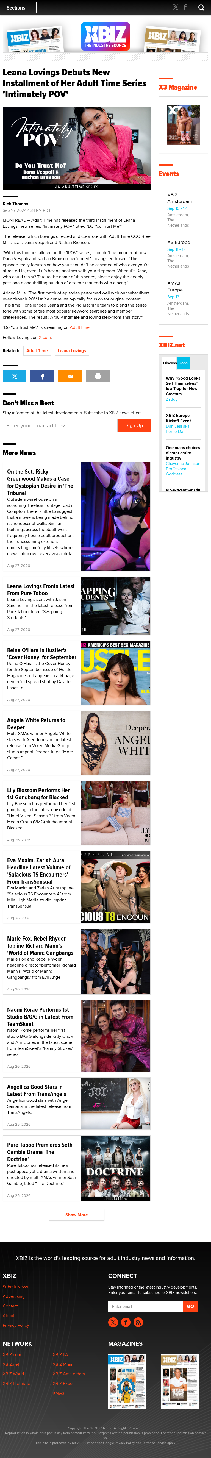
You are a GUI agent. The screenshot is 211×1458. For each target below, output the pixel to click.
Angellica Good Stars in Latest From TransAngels (36, 1090)
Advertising (14, 1296)
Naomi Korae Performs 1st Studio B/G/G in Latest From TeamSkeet (40, 1016)
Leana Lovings (72, 350)
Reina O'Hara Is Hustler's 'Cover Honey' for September (41, 653)
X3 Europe (178, 242)
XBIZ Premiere (16, 1383)
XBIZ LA (60, 1354)
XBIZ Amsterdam (179, 198)
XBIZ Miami (63, 1364)
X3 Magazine (178, 87)
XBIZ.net (172, 345)
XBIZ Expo (63, 1383)
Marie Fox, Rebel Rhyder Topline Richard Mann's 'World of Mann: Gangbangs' (41, 945)
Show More (76, 1215)
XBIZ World (13, 1374)
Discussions (169, 363)
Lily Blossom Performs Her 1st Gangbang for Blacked (38, 794)
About (9, 1315)
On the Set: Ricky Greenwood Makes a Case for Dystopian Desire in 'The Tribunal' (40, 482)
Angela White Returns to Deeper (36, 723)
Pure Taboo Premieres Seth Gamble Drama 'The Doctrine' (40, 1151)
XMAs (58, 1393)
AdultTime (80, 327)
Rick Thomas (15, 204)
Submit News (15, 1287)
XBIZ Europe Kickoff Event (178, 418)
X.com (45, 337)
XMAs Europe (175, 286)
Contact (10, 1306)
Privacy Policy (16, 1325)
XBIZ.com (12, 1354)
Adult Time (37, 350)
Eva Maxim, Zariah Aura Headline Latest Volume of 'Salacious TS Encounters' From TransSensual (38, 871)
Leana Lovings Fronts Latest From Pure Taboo (41, 589)
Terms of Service (154, 1442)
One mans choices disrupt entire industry (183, 453)
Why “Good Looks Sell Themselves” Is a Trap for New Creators (183, 386)
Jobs (183, 363)
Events (169, 173)
